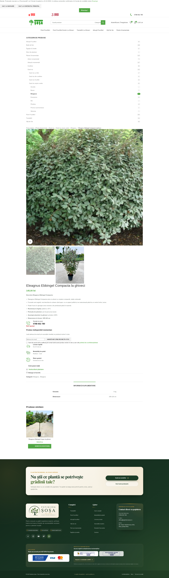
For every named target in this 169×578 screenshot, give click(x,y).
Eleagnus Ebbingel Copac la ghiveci (40, 439)
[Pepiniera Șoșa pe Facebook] (28, 536)
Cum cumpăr (98, 511)
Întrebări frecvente (99, 528)
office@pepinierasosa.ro (125, 520)
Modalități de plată (99, 515)
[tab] (85, 385)
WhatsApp (84, 10)
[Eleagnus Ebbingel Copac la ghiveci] (39, 423)
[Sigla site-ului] (36, 22)
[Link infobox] (37, 14)
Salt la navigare (8, 6)
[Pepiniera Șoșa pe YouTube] (38, 536)
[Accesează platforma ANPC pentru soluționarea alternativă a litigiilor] (86, 553)
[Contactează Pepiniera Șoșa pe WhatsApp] (49, 536)
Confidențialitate (125, 574)
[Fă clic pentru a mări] (30, 241)
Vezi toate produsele (122, 484)
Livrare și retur (98, 519)
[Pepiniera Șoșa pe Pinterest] (44, 536)
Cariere (96, 532)
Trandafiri (73, 511)
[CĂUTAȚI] (103, 22)
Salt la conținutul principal (28, 6)
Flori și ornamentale (75, 528)
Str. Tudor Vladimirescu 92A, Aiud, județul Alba (127, 525)
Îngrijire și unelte (74, 532)
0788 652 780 (123, 515)
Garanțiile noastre (99, 523)
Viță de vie (73, 523)
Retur (132, 574)
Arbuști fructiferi (74, 519)
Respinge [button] (95, 1)
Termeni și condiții (139, 574)
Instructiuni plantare (36, 369)
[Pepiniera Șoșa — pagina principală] (42, 511)
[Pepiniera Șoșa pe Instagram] (33, 536)
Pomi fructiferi (74, 515)
